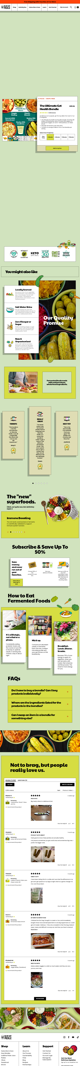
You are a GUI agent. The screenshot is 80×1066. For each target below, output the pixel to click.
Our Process (27, 1053)
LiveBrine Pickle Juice (8, 1055)
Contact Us (46, 1053)
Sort (58, 790)
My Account (64, 7)
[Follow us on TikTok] (78, 1037)
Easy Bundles (5, 1053)
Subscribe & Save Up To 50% (16, 582)
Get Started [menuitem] (52, 7)
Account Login (47, 1055)
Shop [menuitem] (14, 7)
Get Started (47, 1051)
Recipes (25, 1062)
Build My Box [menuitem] (22, 7)
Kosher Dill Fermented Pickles (18, 839)
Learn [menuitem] (44, 7)
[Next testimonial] (76, 445)
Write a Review (68, 785)
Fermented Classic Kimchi (18, 921)
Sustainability (27, 1055)
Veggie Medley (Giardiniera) (18, 967)
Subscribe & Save (7, 1051)
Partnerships (27, 1065)
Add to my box (57, 148)
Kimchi (3, 1065)
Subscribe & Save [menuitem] (34, 7)
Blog (24, 1060)
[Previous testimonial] (4, 445)
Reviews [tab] (11, 781)
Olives (3, 1060)
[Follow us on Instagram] (64, 1037)
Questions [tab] (22, 781)
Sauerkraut (5, 1062)
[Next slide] (36, 138)
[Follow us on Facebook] (68, 1037)
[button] (10, 138)
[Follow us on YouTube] (73, 1037)
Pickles (3, 1058)
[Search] (71, 7)
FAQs (24, 1058)
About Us (26, 1051)
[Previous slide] (5, 138)
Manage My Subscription (47, 1059)
